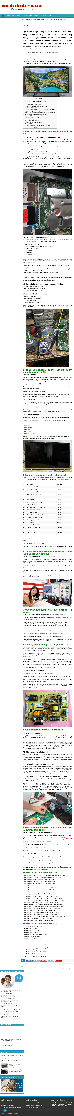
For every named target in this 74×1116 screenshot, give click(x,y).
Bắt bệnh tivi (43, 15)
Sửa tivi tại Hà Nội (27, 15)
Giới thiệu (8, 15)
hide (30, 25)
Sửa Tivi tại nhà (5, 1103)
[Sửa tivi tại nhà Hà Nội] (22, 7)
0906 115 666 (69, 838)
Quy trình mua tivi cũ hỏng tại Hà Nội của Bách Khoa (15, 1070)
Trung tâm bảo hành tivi (32, 1103)
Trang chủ (3, 15)
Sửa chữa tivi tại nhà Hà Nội (33, 19)
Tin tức (36, 15)
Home (22, 19)
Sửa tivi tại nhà (16, 15)
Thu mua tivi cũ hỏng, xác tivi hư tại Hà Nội (11, 1060)
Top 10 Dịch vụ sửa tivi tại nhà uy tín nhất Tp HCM (64, 967)
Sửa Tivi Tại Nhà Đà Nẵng (30, 967)
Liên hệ (50, 15)
